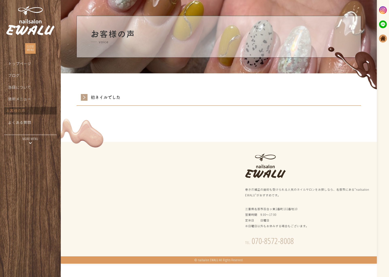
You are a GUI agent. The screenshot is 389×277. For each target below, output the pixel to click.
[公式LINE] (383, 24)
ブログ (14, 75)
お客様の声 (15, 110)
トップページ (19, 63)
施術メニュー (19, 98)
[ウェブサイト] (383, 38)
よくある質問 (19, 122)
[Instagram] (383, 10)
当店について (19, 87)
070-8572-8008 (269, 240)
